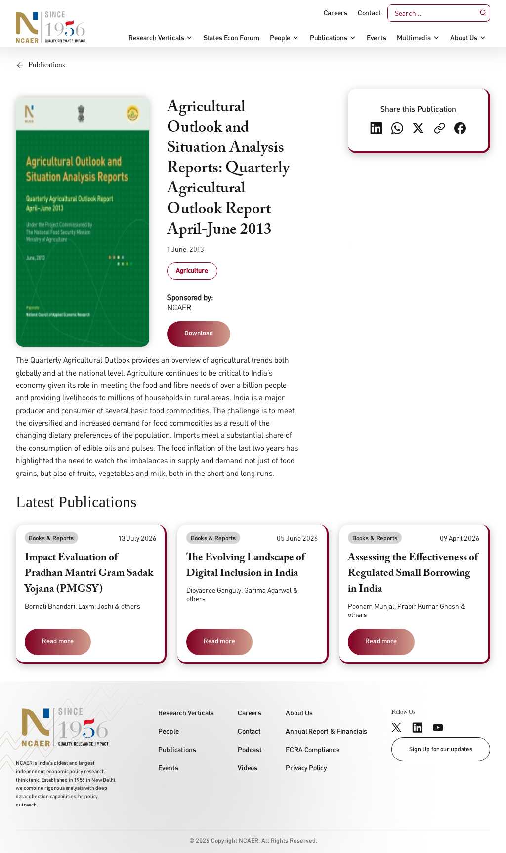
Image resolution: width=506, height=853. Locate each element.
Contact (369, 12)
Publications (328, 37)
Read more (58, 641)
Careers (335, 12)
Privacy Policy (306, 767)
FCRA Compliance (312, 749)
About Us (463, 37)
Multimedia (413, 37)
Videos (247, 767)
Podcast (250, 749)
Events (376, 37)
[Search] (483, 13)
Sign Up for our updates (440, 749)
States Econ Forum (231, 37)
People (280, 37)
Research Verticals (156, 37)
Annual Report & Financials (326, 731)
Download (198, 333)
